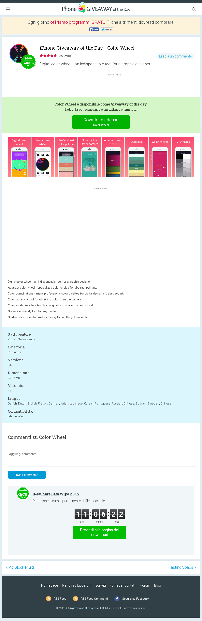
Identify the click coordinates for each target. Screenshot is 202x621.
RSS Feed (60, 598)
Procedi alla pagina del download (99, 532)
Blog (157, 585)
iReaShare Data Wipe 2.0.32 (56, 494)
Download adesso (101, 122)
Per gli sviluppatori (76, 585)
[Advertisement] (117, 86)
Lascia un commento (175, 56)
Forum (145, 585)
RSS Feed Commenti (94, 598)
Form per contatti (123, 585)
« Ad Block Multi (20, 567)
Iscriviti (100, 585)
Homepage (49, 585)
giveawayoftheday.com (85, 608)
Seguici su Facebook (135, 598)
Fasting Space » (182, 567)
